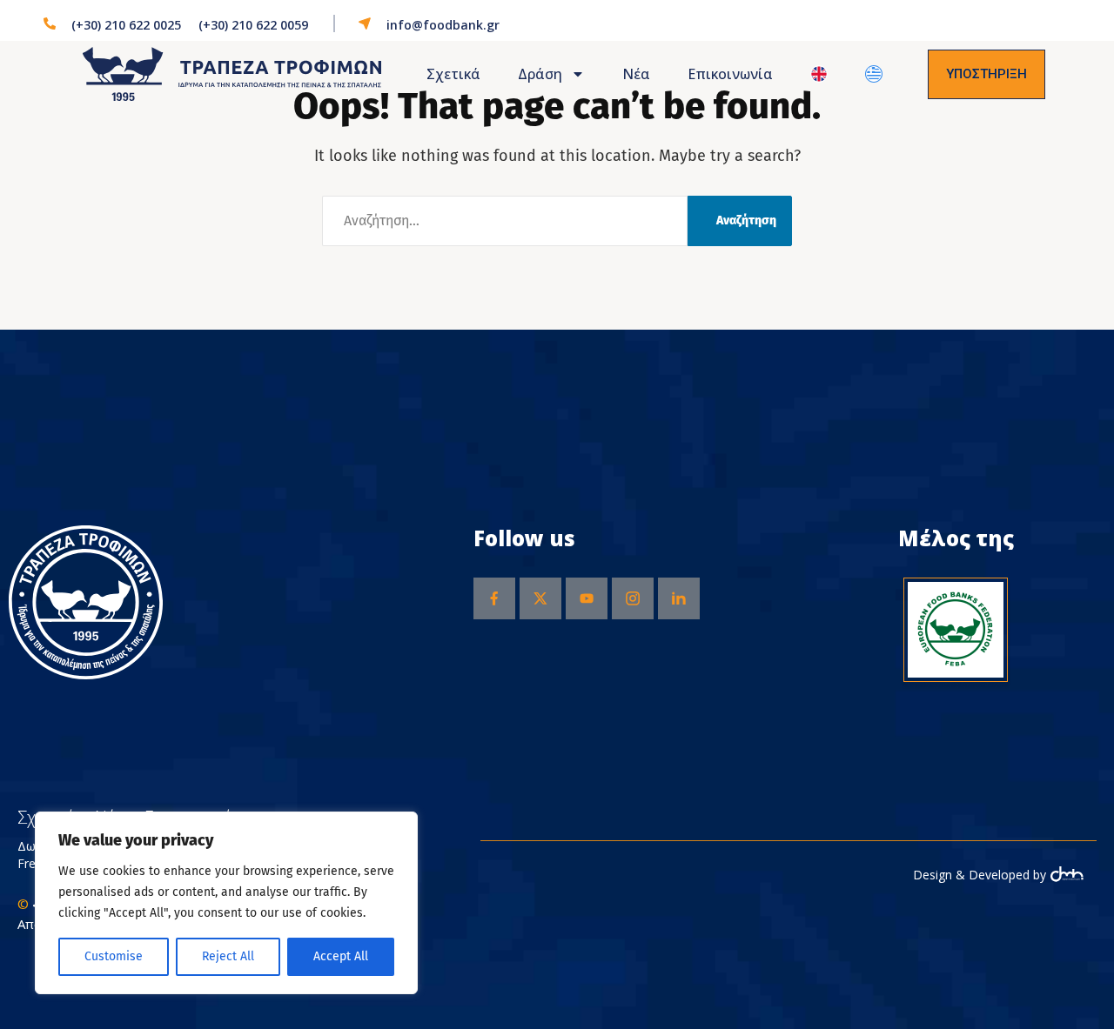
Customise (113, 956)
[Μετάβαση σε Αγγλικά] (819, 74)
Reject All (228, 956)
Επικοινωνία (730, 74)
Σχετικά (453, 74)
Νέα (636, 74)
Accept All (340, 956)
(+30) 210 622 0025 (126, 25)
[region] (226, 903)
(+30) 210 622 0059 (253, 25)
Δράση (540, 74)
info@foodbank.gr (443, 25)
